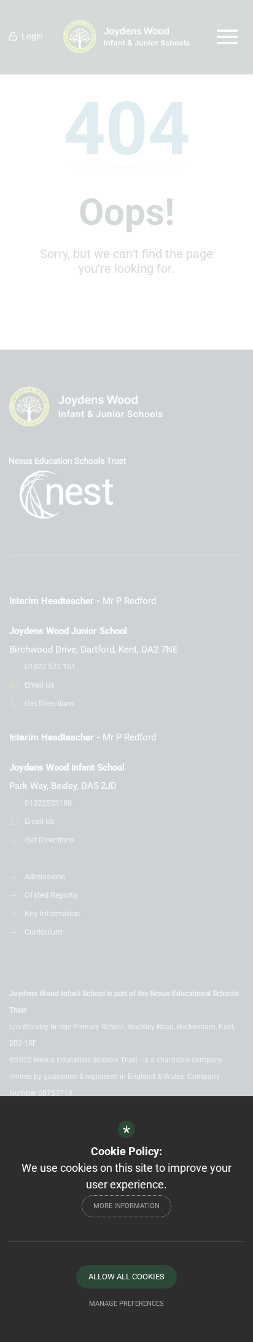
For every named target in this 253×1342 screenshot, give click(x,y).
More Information (126, 1206)
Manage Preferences (126, 1304)
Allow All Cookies (126, 1276)
